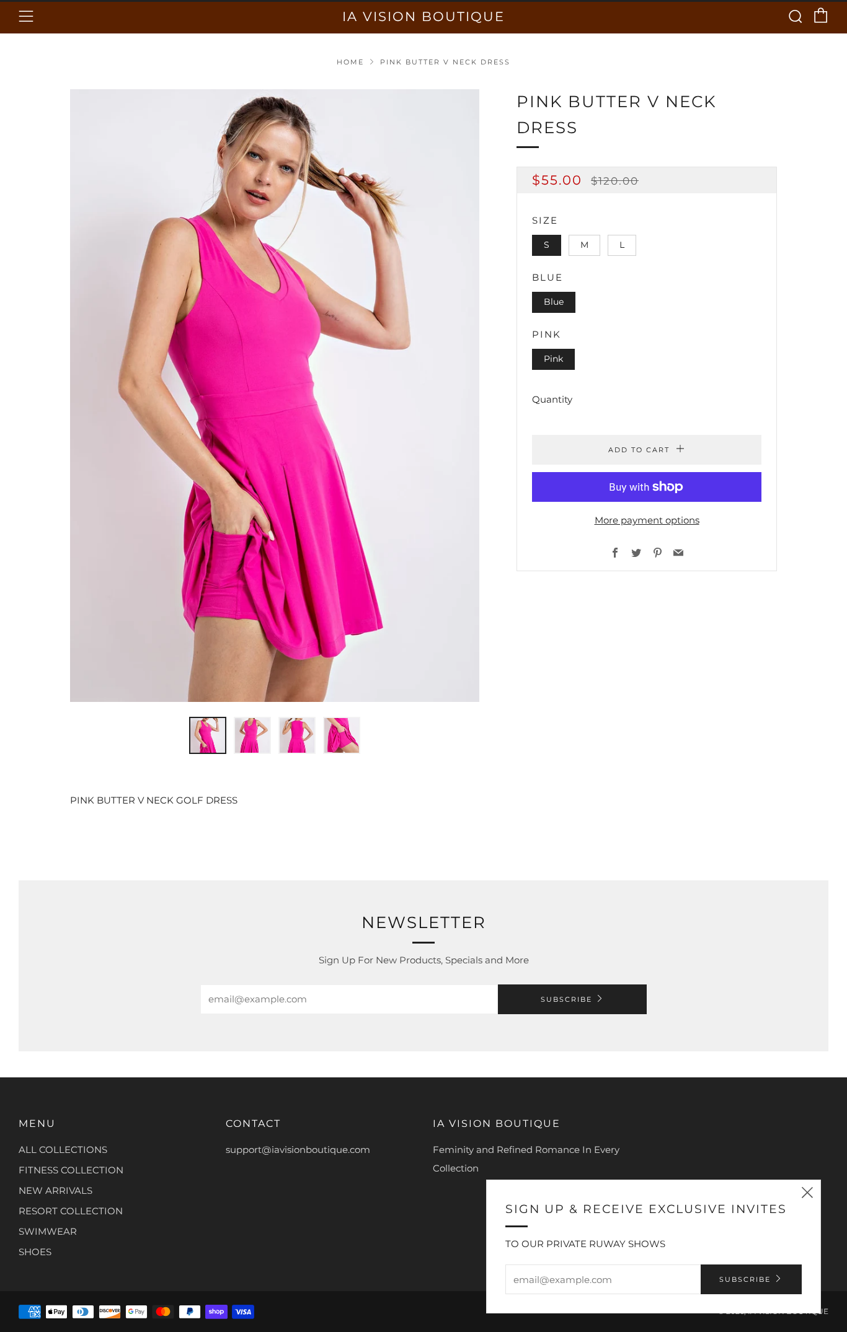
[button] (207, 735)
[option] (274, 395)
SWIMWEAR (48, 1231)
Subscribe (566, 999)
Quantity (552, 399)
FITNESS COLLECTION (71, 1170)
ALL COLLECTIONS (63, 1149)
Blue (554, 302)
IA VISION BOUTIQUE (423, 16)
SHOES (35, 1252)
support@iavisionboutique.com (298, 1149)
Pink (553, 359)
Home (350, 62)
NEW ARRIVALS (55, 1190)
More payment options (647, 520)
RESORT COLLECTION (71, 1211)
